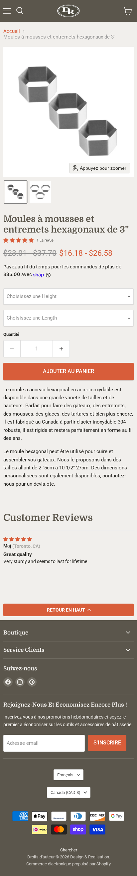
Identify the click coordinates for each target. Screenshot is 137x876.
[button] (15, 192)
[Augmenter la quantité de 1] (61, 348)
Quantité (11, 334)
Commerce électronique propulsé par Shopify (68, 863)
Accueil (11, 31)
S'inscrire (107, 742)
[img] (17, 539)
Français (65, 774)
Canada (65, 792)
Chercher (68, 849)
